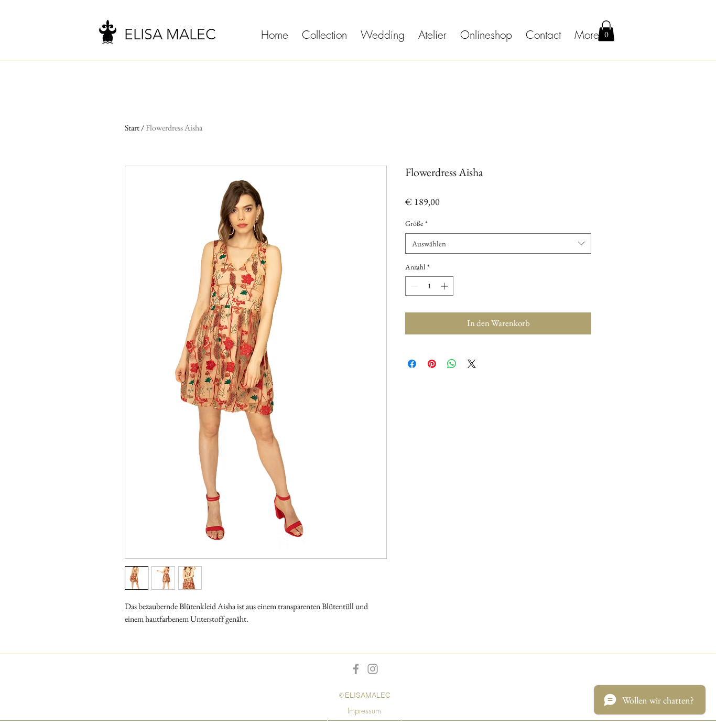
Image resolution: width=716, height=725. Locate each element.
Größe (416, 223)
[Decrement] (413, 286)
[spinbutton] (429, 286)
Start (132, 127)
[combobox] (498, 243)
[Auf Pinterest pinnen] (432, 364)
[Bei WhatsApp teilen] (452, 364)
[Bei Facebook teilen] (412, 364)
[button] (606, 30)
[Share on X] (471, 364)
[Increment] (445, 286)
